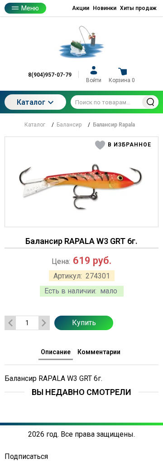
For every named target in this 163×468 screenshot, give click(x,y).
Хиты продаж (138, 8)
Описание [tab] (56, 352)
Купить (84, 322)
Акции (80, 8)
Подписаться (26, 456)
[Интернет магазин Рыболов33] (81, 42)
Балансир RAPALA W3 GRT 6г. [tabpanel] (53, 378)
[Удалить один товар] (10, 323)
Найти (150, 102)
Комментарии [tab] (98, 352)
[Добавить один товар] (43, 323)
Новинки (104, 8)
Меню (30, 8)
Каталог (31, 102)
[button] (123, 145)
